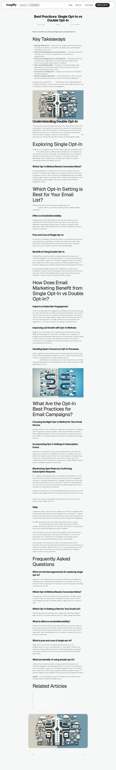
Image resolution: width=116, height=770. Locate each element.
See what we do (67, 679)
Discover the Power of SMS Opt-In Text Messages (50, 692)
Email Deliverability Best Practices (44, 708)
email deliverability (75, 134)
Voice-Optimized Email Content (44, 705)
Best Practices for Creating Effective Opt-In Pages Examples (53, 703)
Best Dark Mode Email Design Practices (46, 701)
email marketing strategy (46, 438)
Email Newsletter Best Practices (44, 699)
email (53, 82)
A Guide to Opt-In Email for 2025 (44, 697)
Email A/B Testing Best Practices (44, 694)
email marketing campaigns (41, 495)
